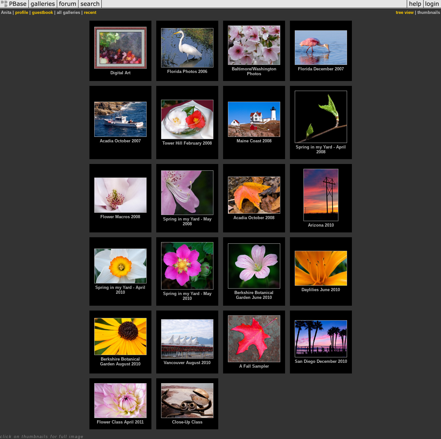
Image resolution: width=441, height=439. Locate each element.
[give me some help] (415, 7)
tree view (405, 12)
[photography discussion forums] (67, 7)
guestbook (42, 12)
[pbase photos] (14, 7)
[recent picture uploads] (43, 7)
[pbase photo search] (90, 7)
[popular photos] (254, 7)
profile (21, 12)
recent (90, 12)
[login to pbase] (432, 7)
